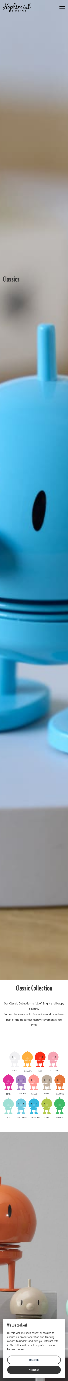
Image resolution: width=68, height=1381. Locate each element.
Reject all (34, 1360)
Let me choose (15, 1349)
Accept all (34, 1369)
